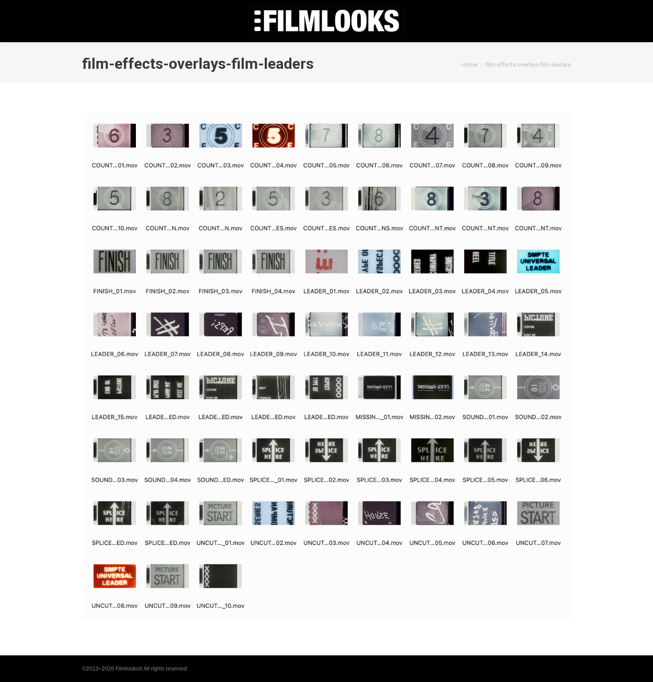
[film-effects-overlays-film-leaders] (326, 366)
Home (469, 64)
